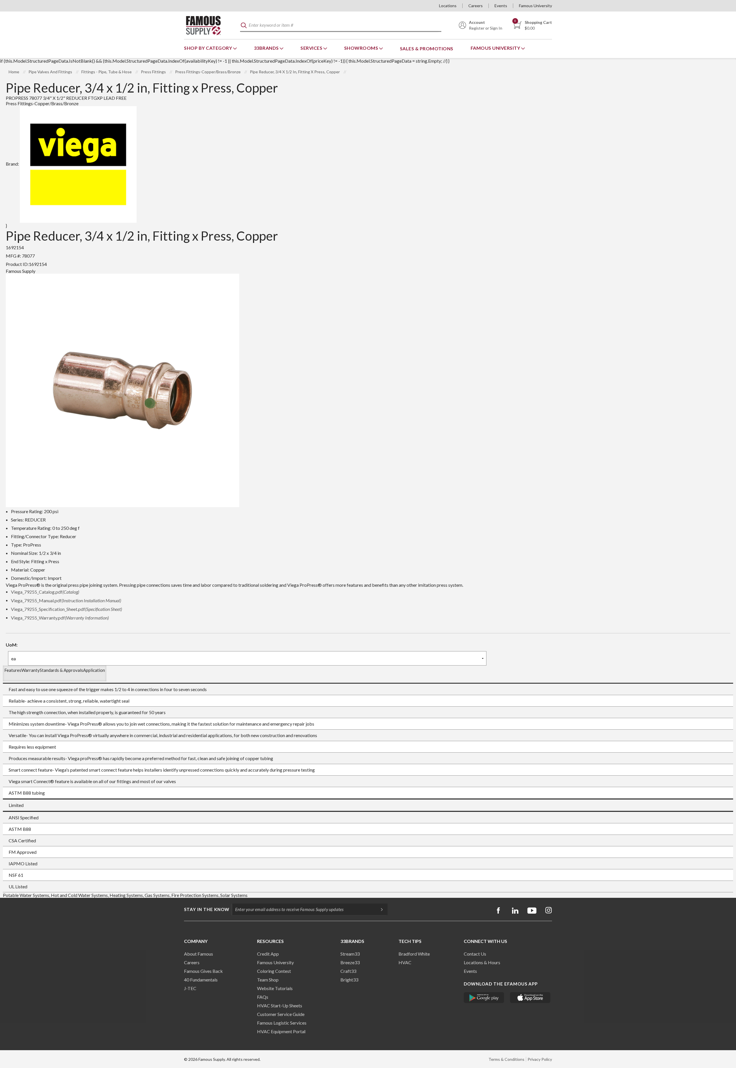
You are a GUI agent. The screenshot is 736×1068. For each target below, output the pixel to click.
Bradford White (414, 953)
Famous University (535, 5)
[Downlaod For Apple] (530, 997)
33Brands (267, 48)
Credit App (268, 953)
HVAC (404, 962)
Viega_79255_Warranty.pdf (60, 617)
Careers (475, 5)
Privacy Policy (540, 1059)
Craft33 (348, 971)
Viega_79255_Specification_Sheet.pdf (66, 609)
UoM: (12, 644)
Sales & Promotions (426, 48)
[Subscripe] (379, 909)
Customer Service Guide (280, 1014)
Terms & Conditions (506, 1059)
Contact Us (475, 953)
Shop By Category (208, 48)
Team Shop (268, 979)
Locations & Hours (482, 962)
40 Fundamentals (201, 979)
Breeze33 (350, 962)
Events (500, 5)
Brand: (12, 163)
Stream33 (350, 953)
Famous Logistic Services (281, 1022)
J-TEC (190, 988)
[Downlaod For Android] (484, 997)
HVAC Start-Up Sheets (279, 1005)
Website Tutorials (275, 988)
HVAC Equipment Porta (280, 1031)
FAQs (262, 997)
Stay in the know (206, 909)
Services (311, 48)
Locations (448, 5)
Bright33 (349, 979)
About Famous (198, 953)
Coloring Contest (274, 971)
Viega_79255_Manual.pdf (66, 600)
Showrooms (361, 48)
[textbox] (340, 25)
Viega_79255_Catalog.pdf (45, 592)
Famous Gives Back (203, 971)
